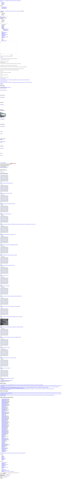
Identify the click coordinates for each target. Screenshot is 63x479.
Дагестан (3, 440)
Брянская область (4, 424)
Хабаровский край (4, 403)
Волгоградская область (5, 413)
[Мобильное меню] (2, 10)
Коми (2, 437)
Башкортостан (3, 409)
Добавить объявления (8, 87)
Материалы (3, 33)
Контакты (3, 456)
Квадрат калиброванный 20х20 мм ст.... (10, 203)
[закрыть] (9, 474)
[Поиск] (7, 16)
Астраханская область (4, 421)
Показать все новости (3, 395)
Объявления (3, 2)
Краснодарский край (4, 402)
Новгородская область (4, 439)
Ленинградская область (5, 404)
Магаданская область (4, 450)
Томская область (4, 428)
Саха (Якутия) (3, 441)
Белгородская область (4, 417)
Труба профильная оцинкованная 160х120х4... (9, 265)
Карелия (3, 443)
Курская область (4, 429)
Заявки (2, 26)
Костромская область (4, 431)
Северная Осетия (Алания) (5, 444)
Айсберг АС (2, 265)
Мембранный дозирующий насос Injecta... (10, 234)
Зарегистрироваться (4, 40)
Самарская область (4, 408)
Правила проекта (4, 458)
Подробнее (7, 474)
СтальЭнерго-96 (2, 193)
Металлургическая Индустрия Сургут (5, 306)
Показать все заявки (7, 389)
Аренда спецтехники (4, 32)
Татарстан (3, 406)
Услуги (3, 468)
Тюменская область (4, 407)
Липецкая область (4, 420)
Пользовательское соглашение (5, 470)
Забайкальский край (4, 433)
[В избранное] (1, 182)
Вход (2, 455)
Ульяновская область (4, 426)
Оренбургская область (4, 418)
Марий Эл (3, 435)
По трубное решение (3, 347)
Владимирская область (5, 425)
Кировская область (4, 419)
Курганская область (4, 427)
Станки (3, 466)
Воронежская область (4, 412)
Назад (2, 31)
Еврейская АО (3, 446)
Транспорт (3, 37)
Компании (3, 3)
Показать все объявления (9, 380)
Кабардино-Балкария (4, 445)
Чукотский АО (4, 451)
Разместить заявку (2, 389)
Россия (1, 1)
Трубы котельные (8, 347)
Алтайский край (4, 410)
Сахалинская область (4, 432)
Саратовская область (4, 416)
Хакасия (3, 434)
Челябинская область (4, 400)
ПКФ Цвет (1, 285)
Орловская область (4, 438)
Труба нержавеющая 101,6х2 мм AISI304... (15, 306)
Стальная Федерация (3, 203)
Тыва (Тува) (3, 449)
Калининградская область (5, 422)
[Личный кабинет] (1, 10)
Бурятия (3, 436)
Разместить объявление (3, 380)
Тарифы (3, 4)
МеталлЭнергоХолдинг (3, 357)
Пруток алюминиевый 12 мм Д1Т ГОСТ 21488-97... (16, 316)
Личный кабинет (4, 24)
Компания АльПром (2, 234)
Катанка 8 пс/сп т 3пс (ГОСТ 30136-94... (11, 357)
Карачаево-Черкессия (4, 448)
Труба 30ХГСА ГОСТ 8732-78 (8, 193)
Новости (3, 459)
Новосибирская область (5, 401)
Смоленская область (4, 423)
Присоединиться (2, 381)
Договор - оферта (4, 469)
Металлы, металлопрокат (5, 34)
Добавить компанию (4, 8)
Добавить (2, 5)
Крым (2, 411)
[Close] (4, 475)
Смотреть (1, 57)
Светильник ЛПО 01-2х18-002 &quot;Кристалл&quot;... (11, 244)
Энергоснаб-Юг (2, 244)
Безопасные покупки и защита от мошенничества (8, 471)
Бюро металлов (2, 378)
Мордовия (3, 442)
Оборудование (3, 35)
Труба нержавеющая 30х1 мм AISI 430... (9, 378)
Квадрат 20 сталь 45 (6, 275)
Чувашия (3, 414)
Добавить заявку (4, 7)
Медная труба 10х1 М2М (6, 285)
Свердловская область (4, 399)
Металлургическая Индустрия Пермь (5, 316)
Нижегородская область (5, 405)
